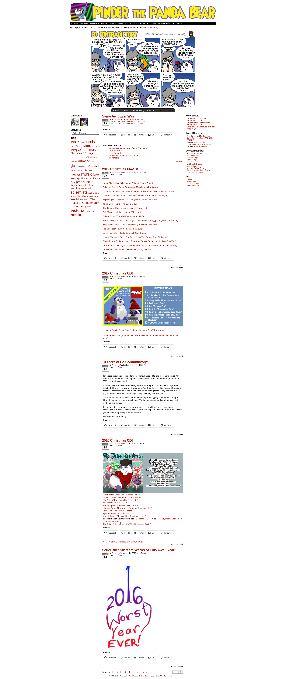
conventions (80, 157)
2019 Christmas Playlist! (120, 169)
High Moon (191, 162)
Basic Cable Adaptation (201, 144)
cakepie (75, 150)
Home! (74, 23)
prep (79, 182)
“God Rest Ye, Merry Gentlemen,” (167, 519)
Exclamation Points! (137, 23)
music (87, 174)
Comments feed (193, 184)
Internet (73, 170)
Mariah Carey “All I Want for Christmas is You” (124, 516)
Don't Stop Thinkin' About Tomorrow (131, 121)
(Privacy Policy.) (150, 27)
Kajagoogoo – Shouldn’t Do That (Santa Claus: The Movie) (130, 199)
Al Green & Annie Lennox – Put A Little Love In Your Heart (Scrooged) (135, 195)
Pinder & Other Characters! (106, 23)
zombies (76, 215)
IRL (85, 169)
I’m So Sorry (114, 150)
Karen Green (192, 138)
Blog (120, 174)
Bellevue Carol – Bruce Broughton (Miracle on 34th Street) (130, 187)
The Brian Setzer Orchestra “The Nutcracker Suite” (127, 524)
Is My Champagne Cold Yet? (166, 23)
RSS (160, 676)
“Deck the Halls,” (143, 519)
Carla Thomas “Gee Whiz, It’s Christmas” (122, 497)
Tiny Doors (114, 158)
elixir (92, 162)
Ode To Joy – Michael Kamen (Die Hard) (122, 212)
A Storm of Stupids (199, 146)
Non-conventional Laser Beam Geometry (128, 148)
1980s (74, 142)
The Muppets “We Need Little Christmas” (122, 505)
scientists (79, 192)
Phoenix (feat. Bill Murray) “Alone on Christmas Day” (127, 508)
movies (75, 174)
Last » (144, 672)
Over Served (115, 153)
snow (73, 196)
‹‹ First (116, 110)
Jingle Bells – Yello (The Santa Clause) (121, 204)
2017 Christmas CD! (117, 273)
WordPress (133, 676)
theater (86, 199)
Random (151, 110)
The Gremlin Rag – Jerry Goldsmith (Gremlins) (125, 208)
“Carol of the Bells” (111, 521)
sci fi (90, 193)
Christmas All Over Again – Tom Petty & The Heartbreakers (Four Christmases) (140, 245)
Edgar (121, 124)
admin (114, 119)
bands (90, 142)
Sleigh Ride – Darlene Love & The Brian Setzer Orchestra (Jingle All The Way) (139, 241)
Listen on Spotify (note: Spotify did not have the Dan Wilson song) (134, 330)
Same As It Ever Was (118, 116)
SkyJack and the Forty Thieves (199, 170)
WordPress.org (193, 186)
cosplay (94, 157)
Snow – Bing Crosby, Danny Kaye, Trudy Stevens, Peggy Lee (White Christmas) (140, 220)
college (90, 153)
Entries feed (191, 181)
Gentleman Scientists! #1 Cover (124, 155)
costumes (74, 162)
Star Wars (82, 196)
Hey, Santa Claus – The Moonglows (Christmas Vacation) (130, 224)
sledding (96, 193)
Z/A (188, 146)
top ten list (87, 207)
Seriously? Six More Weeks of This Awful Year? (139, 550)
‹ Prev (125, 110)
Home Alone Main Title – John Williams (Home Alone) (128, 183)
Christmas (88, 150)
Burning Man (80, 146)
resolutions (77, 188)
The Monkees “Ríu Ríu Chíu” (116, 502)
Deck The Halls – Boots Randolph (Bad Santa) (124, 233)
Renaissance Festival (81, 185)
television (76, 199)
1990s (82, 142)
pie (79, 179)
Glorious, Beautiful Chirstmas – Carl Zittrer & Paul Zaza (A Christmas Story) (138, 191)
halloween (81, 166)
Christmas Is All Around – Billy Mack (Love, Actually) (127, 249)
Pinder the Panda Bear (134, 124)
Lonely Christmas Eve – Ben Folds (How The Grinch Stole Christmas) (135, 237)
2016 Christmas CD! (117, 440)
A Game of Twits (200, 142)
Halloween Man (193, 156)
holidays (93, 165)
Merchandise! (204, 136)
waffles (90, 211)
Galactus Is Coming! (195, 154)
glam (73, 166)
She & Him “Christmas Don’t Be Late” (120, 500)
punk (86, 182)
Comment (179, 162)
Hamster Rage (192, 158)
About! (84, 23)
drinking (84, 161)
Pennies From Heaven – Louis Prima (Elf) (122, 229)
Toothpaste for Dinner (195, 172)
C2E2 (92, 146)
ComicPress (145, 676)
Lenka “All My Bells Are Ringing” (118, 511)
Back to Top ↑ (169, 676)
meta (90, 170)
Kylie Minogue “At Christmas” (116, 513)
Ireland (79, 170)
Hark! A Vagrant (193, 160)
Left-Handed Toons (194, 164)
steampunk (93, 196)
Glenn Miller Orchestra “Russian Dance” (121, 494)
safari (88, 188)
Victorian (78, 210)
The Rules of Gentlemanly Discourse (84, 203)
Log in (189, 179)
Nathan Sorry (192, 166)
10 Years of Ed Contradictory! (125, 362)
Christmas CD (78, 153)
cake (97, 146)
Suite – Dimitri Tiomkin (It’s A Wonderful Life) (123, 216)
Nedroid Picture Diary (195, 168)
